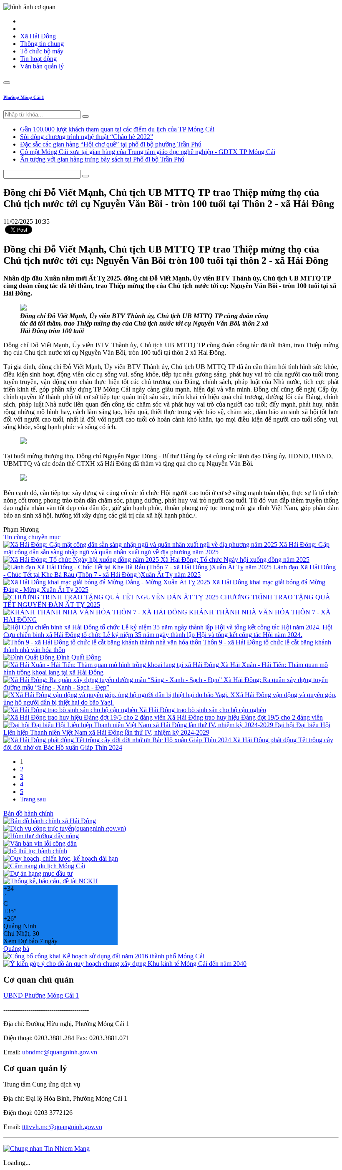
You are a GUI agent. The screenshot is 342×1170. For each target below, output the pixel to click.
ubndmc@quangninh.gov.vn (59, 1052)
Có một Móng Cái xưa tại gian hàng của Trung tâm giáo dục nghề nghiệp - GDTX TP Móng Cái (147, 151)
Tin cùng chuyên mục (31, 537)
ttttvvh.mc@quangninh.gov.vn (62, 1126)
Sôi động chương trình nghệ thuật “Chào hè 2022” (86, 136)
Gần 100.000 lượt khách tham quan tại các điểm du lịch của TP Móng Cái (117, 129)
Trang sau (33, 799)
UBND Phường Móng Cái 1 (41, 995)
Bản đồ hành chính (28, 813)
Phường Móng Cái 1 (23, 97)
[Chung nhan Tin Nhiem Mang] (46, 1148)
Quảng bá (16, 948)
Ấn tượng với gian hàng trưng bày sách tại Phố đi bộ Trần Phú (102, 159)
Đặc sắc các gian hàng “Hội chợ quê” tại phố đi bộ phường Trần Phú (110, 144)
